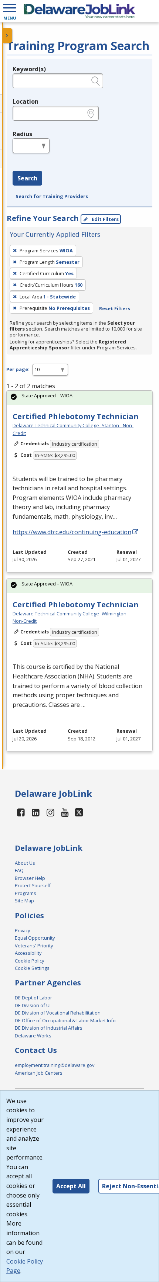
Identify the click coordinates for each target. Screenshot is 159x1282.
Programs (25, 893)
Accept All (71, 1186)
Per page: (18, 369)
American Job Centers (38, 1073)
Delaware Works (33, 1035)
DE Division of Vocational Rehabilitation (58, 1012)
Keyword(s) (29, 69)
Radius (22, 134)
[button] (9, 11)
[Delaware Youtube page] (65, 812)
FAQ (19, 870)
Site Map (24, 900)
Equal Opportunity (35, 937)
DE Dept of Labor (33, 997)
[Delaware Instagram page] (50, 812)
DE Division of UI (33, 1005)
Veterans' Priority (34, 945)
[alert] (79, 398)
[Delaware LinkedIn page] (36, 812)
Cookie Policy (29, 960)
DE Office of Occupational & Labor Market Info (65, 1020)
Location (25, 101)
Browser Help (30, 878)
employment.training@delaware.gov (54, 1065)
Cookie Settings (32, 968)
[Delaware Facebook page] (21, 812)
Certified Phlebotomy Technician (76, 416)
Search (27, 178)
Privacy (22, 930)
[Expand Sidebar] (7, 35)
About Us (25, 863)
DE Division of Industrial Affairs (48, 1027)
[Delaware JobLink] (79, 11)
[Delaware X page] (79, 812)
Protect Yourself (33, 885)
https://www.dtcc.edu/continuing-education (72, 532)
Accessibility (28, 953)
